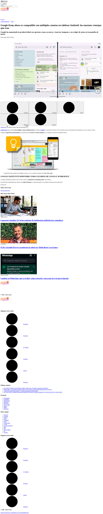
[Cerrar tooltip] (26, 127)
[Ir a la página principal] (12, 18)
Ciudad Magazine (5, 21)
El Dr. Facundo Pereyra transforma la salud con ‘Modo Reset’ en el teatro (29, 247)
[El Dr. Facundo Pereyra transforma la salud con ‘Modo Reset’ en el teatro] (51, 233)
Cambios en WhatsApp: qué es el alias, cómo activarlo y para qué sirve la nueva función (34, 278)
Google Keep (7, 190)
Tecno (12, 21)
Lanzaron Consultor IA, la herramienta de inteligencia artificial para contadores (32, 220)
